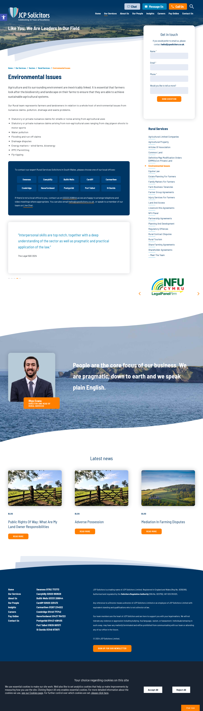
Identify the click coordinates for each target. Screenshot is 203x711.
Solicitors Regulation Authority (134, 594)
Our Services (110, 13)
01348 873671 (53, 629)
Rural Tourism (155, 239)
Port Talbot (90, 188)
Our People (137, 13)
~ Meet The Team (156, 255)
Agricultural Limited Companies (163, 136)
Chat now (190, 707)
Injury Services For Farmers (161, 197)
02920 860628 (54, 593)
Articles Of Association (159, 147)
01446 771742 (54, 611)
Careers (161, 13)
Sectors (32, 68)
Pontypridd (69, 188)
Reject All (181, 689)
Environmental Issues (159, 165)
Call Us (180, 6)
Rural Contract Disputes (160, 234)
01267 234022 (56, 607)
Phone (153, 74)
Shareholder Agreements (160, 249)
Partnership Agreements (160, 218)
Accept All (153, 689)
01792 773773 (52, 589)
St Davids (111, 188)
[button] (3, 17)
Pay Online (174, 13)
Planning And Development (161, 223)
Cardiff (90, 179)
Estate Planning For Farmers (162, 176)
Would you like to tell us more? (163, 85)
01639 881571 (54, 625)
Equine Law (154, 171)
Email (152, 62)
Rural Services (44, 68)
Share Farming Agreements (161, 244)
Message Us (156, 6)
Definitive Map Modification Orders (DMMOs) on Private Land (165, 159)
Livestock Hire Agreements (161, 207)
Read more (18, 536)
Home (98, 13)
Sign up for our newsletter (112, 648)
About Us (124, 13)
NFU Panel (153, 213)
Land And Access (156, 202)
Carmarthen (111, 179)
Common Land (155, 152)
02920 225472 (51, 602)
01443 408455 (55, 620)
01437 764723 (59, 616)
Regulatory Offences (158, 228)
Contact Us (187, 13)
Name (152, 51)
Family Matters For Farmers (161, 181)
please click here (99, 692)
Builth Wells (69, 179)
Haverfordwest (48, 188)
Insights (150, 13)
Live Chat (28, 205)
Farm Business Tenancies (160, 186)
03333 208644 (70, 197)
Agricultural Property (158, 141)
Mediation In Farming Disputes (163, 521)
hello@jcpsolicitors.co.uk (81, 201)
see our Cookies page (32, 692)
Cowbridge (26, 188)
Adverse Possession (89, 521)
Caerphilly (47, 179)
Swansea (27, 179)
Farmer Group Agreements (161, 192)
